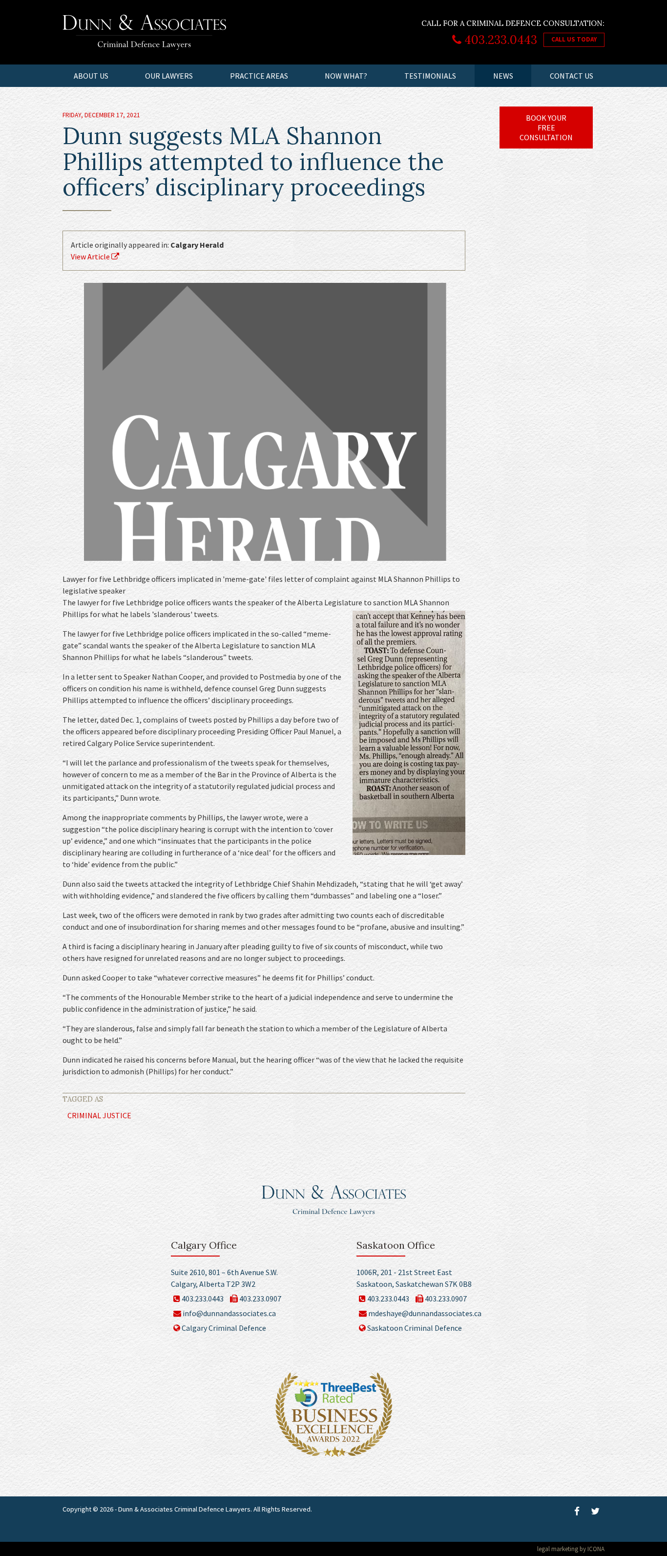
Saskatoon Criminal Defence (414, 1328)
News (503, 76)
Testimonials (430, 76)
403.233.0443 (499, 40)
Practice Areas (259, 76)
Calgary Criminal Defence (223, 1328)
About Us (91, 76)
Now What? (346, 76)
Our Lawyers (169, 76)
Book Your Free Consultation (546, 127)
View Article (91, 256)
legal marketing (557, 1549)
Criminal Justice (99, 1115)
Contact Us (571, 76)
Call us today (574, 39)
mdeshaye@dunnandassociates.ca (424, 1313)
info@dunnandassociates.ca (229, 1313)
